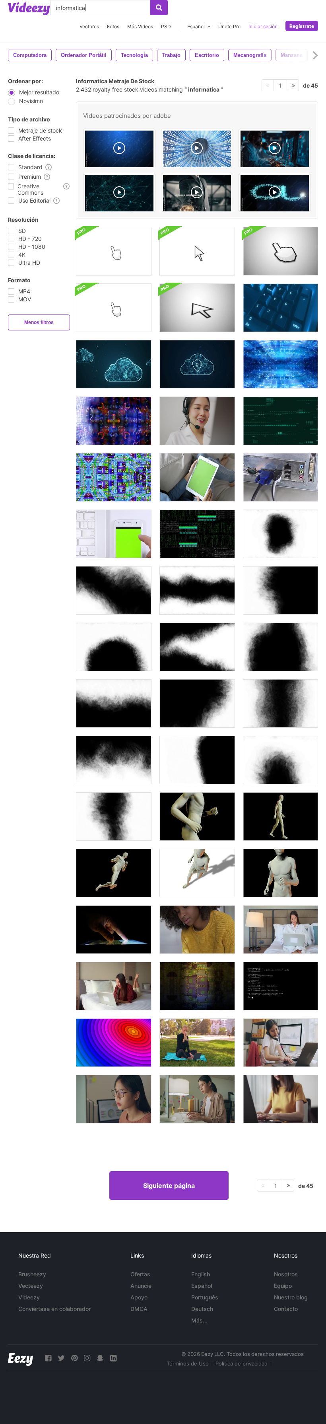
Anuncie (140, 1285)
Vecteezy (30, 1285)
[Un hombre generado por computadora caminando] (280, 816)
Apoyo (138, 1297)
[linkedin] (113, 1358)
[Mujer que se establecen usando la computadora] (113, 986)
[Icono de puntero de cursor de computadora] (113, 251)
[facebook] (48, 1358)
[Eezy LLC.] (20, 1358)
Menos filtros (39, 322)
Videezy (29, 1297)
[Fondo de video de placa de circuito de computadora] (197, 986)
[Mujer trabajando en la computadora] (113, 1099)
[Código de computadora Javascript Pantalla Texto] (280, 986)
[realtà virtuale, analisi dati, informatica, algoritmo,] (119, 150)
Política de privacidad (241, 1363)
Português (204, 1297)
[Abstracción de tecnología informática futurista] (280, 364)
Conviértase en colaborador (54, 1308)
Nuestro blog (291, 1297)
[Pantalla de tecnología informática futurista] (113, 421)
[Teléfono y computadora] (113, 534)
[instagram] (87, 1358)
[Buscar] (159, 7)
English (200, 1274)
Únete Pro (229, 26)
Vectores (89, 26)
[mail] (275, 194)
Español (201, 1285)
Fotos (113, 26)
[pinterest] (74, 1358)
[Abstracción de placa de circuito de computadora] (113, 477)
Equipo (283, 1285)
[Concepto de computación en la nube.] (197, 364)
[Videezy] (29, 8)
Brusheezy (32, 1274)
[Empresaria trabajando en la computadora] (280, 1042)
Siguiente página (169, 1186)
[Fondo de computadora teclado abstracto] (280, 307)
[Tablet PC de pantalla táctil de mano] (113, 929)
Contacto (286, 1308)
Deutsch (202, 1308)
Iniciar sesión (262, 26)
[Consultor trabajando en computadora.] (197, 421)
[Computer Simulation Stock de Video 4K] (197, 534)
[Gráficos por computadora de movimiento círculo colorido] (113, 1042)
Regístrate (301, 26)
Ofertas (140, 1274)
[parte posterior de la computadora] (280, 477)
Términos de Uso (188, 1363)
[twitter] (61, 1358)
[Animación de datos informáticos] (280, 421)
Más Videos (140, 26)
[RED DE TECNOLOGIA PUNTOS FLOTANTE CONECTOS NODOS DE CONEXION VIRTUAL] (119, 194)
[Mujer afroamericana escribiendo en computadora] (197, 929)
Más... (199, 1320)
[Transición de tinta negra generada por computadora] (280, 534)
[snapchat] (100, 1358)
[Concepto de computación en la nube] (113, 364)
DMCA (138, 1308)
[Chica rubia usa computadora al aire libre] (197, 1042)
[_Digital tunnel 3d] (197, 150)
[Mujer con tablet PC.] (197, 477)
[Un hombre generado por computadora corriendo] (197, 816)
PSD (166, 26)
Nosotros (286, 1274)
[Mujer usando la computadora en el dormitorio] (280, 929)
